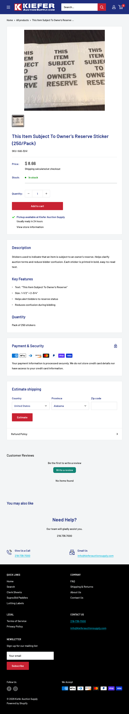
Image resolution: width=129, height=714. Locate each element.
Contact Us (76, 597)
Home (10, 20)
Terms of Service (17, 621)
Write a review (64, 470)
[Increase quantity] (46, 193)
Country (17, 398)
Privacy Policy (15, 626)
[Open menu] (8, 7)
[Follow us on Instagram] (15, 688)
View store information (30, 226)
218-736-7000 (22, 555)
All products (22, 20)
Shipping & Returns (81, 586)
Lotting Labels (15, 603)
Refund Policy (19, 434)
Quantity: (17, 193)
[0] (121, 7)
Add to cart (37, 206)
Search (11, 586)
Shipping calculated (36, 168)
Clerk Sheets (14, 592)
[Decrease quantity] (28, 193)
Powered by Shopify (17, 703)
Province (57, 398)
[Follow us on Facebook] (9, 688)
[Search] (102, 7)
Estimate (22, 417)
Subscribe (18, 665)
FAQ (72, 581)
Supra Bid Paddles (17, 597)
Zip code (96, 398)
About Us (75, 592)
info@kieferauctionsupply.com (96, 555)
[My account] (114, 7)
